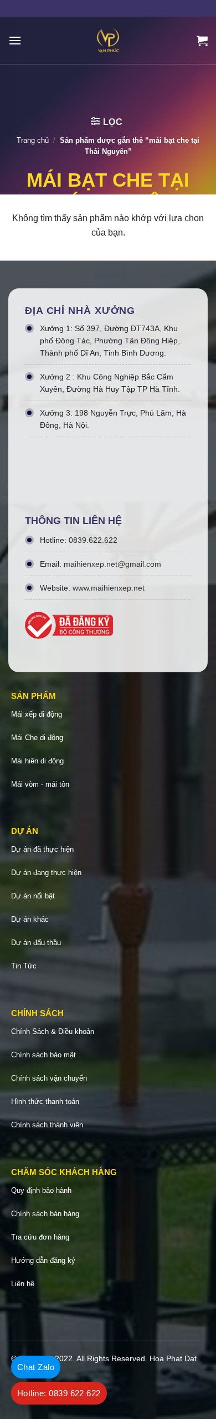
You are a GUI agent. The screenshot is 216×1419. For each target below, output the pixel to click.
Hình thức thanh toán (45, 1101)
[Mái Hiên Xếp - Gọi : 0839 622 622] (108, 40)
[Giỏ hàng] (202, 40)
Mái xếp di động (36, 714)
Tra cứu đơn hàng (40, 1237)
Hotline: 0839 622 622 (59, 1393)
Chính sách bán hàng (45, 1214)
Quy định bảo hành (41, 1190)
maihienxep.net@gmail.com (112, 563)
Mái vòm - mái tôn (40, 784)
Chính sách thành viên (47, 1125)
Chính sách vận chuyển (49, 1078)
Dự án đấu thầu (36, 942)
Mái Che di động (37, 737)
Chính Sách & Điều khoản (52, 1031)
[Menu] (15, 40)
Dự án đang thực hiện (46, 872)
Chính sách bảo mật (43, 1055)
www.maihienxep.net (109, 587)
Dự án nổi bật (33, 896)
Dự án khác (30, 919)
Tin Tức (24, 966)
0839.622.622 (93, 540)
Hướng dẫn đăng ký (43, 1260)
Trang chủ (33, 140)
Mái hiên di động (37, 761)
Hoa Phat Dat (173, 1358)
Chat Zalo (35, 1367)
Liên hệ (22, 1284)
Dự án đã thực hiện (42, 849)
